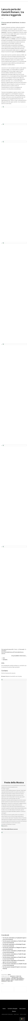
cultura (13, 978)
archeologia (15, 977)
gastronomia (20, 978)
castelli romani (5, 978)
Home (4, 1008)
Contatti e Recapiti (12, 1008)
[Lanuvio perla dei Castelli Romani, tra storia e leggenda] (14, 22)
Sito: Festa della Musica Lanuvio (9, 829)
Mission (14, 1011)
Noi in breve (22, 1008)
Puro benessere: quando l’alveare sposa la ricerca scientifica (7, 989)
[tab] (4, 658)
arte (20, 977)
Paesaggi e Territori (15, 976)
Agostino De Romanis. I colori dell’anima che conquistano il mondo (20, 989)
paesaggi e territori (7, 981)
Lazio (9, 974)
